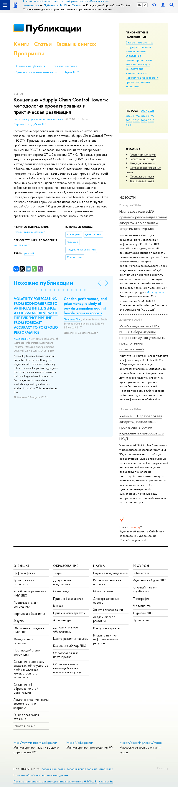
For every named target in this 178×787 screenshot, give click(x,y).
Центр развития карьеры (70, 638)
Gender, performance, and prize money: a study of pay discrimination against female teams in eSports (85, 305)
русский (29, 253)
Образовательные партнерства (66, 655)
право (130, 82)
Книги (21, 44)
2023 (144, 116)
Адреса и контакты (53, 769)
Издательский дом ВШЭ (149, 580)
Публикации (53, 28)
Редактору (162, 768)
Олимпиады (61, 591)
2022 (151, 116)
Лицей (57, 573)
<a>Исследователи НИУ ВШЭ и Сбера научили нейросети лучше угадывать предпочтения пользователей (142, 337)
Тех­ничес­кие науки (142, 181)
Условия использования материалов (90, 769)
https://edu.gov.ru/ (79, 743)
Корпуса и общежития (29, 613)
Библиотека (141, 573)
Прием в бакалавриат (68, 598)
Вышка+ (58, 606)
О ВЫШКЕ (21, 566)
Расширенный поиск (65, 66)
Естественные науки (143, 159)
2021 (129, 120)
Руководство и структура (24, 582)
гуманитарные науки (139, 60)
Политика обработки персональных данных (40, 775)
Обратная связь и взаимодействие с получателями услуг (67, 668)
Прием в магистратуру (69, 613)
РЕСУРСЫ (141, 566)
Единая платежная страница (26, 717)
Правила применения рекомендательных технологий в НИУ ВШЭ (55, 781)
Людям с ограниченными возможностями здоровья (31, 703)
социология (142, 82)
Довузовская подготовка (62, 582)
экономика (133, 86)
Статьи (43, 44)
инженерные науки (138, 64)
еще (128, 125)
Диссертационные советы (106, 600)
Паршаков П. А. (72, 319)
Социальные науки (142, 176)
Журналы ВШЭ (143, 613)
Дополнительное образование (65, 629)
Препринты (28, 53)
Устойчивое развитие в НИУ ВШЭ (29, 593)
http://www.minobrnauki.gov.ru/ (35, 743)
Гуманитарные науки (143, 154)
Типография (141, 598)
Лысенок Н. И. (22, 339)
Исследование (156, 292)
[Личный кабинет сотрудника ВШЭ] (163, 5)
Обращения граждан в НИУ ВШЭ (28, 630)
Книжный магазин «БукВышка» (145, 589)
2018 (151, 120)
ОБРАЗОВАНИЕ (65, 566)
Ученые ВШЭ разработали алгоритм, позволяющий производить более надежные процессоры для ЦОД (141, 427)
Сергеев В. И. (21, 124)
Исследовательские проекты (107, 582)
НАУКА (99, 566)
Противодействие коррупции (26, 652)
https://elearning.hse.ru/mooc (141, 743)
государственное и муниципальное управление (138, 51)
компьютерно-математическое (136, 71)
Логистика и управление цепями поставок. (39, 119)
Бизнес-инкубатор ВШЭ (69, 646)
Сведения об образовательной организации (25, 688)
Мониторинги (103, 591)
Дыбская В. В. (39, 124)
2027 (144, 111)
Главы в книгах (76, 44)
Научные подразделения (110, 573)
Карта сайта (106, 781)
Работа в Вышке (24, 726)
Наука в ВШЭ (71, 72)
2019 (144, 120)
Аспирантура (62, 620)
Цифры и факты (24, 573)
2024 (136, 116)
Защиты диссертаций (108, 610)
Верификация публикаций (30, 66)
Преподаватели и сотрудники (25, 604)
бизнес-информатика (139, 42)
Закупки (19, 621)
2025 (129, 116)
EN (145, 4)
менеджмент (150, 78)
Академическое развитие (104, 619)
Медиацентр (142, 606)
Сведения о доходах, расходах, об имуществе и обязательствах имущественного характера (30, 669)
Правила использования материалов (36, 72)
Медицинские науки (142, 163)
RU (140, 4)
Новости (127, 197)
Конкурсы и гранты (106, 628)
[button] (37, 290)
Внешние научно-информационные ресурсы (105, 639)
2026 (151, 111)
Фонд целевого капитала (24, 641)
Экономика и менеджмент (29, 232)
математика (133, 78)
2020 (136, 120)
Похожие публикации (43, 283)
